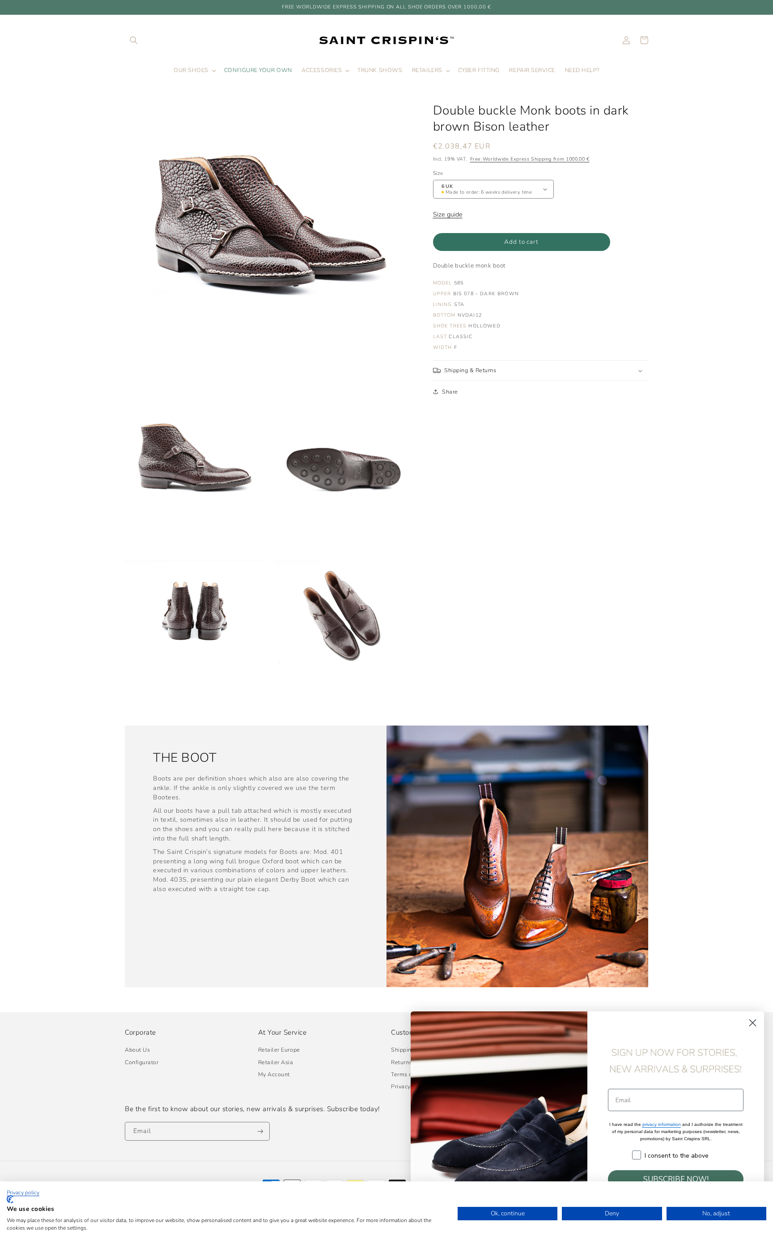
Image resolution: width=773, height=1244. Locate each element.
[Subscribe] (260, 1131)
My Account (274, 1074)
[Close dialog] (752, 1023)
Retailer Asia (275, 1062)
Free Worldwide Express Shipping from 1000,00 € (530, 159)
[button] (134, 40)
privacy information (661, 1124)
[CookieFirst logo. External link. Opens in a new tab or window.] (10, 1199)
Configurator (141, 1062)
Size (438, 173)
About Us (137, 1049)
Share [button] (450, 391)
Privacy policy (23, 1192)
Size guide (448, 214)
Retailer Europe (279, 1049)
